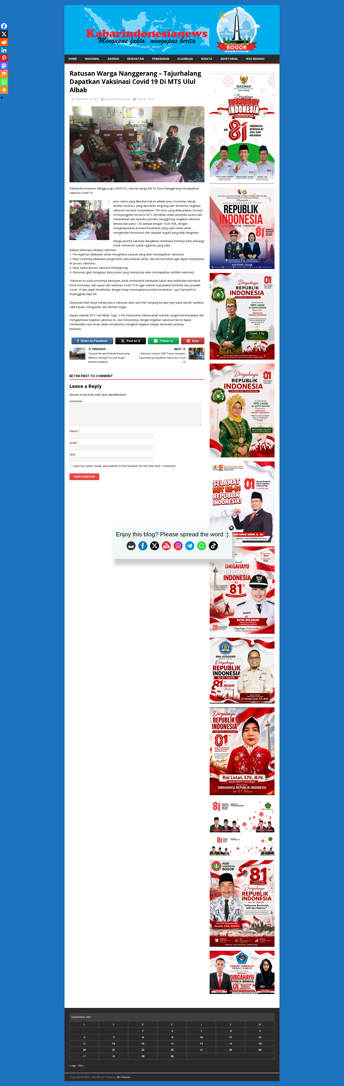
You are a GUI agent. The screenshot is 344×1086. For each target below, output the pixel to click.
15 (142, 1043)
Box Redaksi (255, 59)
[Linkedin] (4, 50)
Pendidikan (160, 59)
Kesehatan (135, 59)
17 (201, 1043)
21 (113, 1050)
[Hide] (1, 97)
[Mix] (4, 74)
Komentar (75, 401)
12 (259, 1037)
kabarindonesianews (117, 99)
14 (113, 1043)
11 (230, 1037)
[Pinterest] (4, 58)
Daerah (113, 59)
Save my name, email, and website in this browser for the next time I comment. (124, 466)
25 (230, 1050)
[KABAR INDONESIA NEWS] (172, 52)
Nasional (92, 59)
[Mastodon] (4, 66)
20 (84, 1050)
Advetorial (229, 59)
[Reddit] (4, 42)
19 (259, 1043)
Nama (73, 431)
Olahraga (185, 59)
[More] (4, 90)
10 (201, 1037)
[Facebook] (4, 26)
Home (72, 59)
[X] (4, 34)
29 (142, 1056)
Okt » (81, 1065)
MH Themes (123, 1077)
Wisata (206, 59)
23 (172, 1050)
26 (259, 1050)
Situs (72, 454)
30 (172, 1056)
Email (73, 443)
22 (142, 1050)
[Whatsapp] (4, 82)
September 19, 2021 (87, 99)
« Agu (72, 1065)
